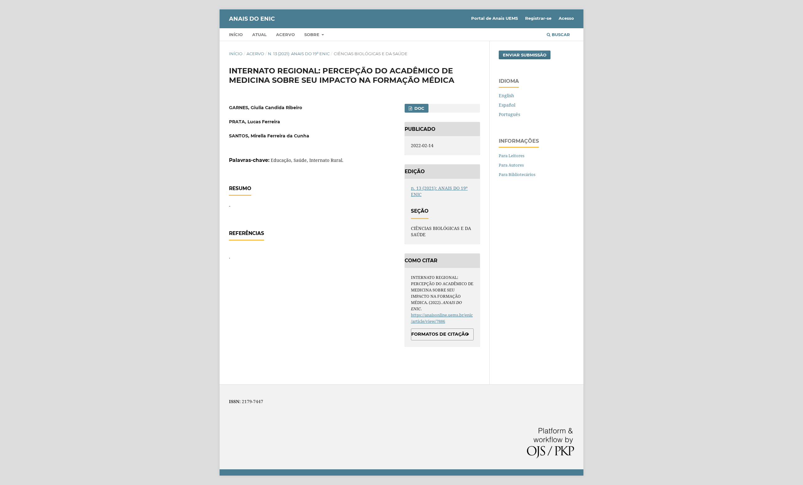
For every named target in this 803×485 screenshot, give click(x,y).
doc (418, 108)
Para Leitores (511, 155)
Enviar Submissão (524, 54)
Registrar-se (538, 18)
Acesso (566, 18)
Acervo (285, 34)
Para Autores (511, 165)
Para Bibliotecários (517, 174)
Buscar (560, 34)
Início (236, 34)
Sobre (312, 34)
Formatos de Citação (440, 334)
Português (509, 114)
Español (507, 105)
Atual (259, 34)
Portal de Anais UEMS (494, 18)
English (506, 96)
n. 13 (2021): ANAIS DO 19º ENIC (299, 53)
